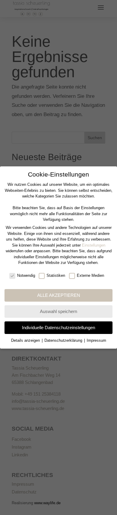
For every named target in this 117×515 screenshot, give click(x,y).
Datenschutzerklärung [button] (63, 340)
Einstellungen (93, 245)
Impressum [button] (96, 340)
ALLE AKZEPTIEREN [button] (58, 295)
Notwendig (26, 275)
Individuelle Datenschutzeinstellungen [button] (58, 327)
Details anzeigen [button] (26, 340)
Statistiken (55, 275)
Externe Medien (90, 275)
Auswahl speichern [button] (58, 311)
